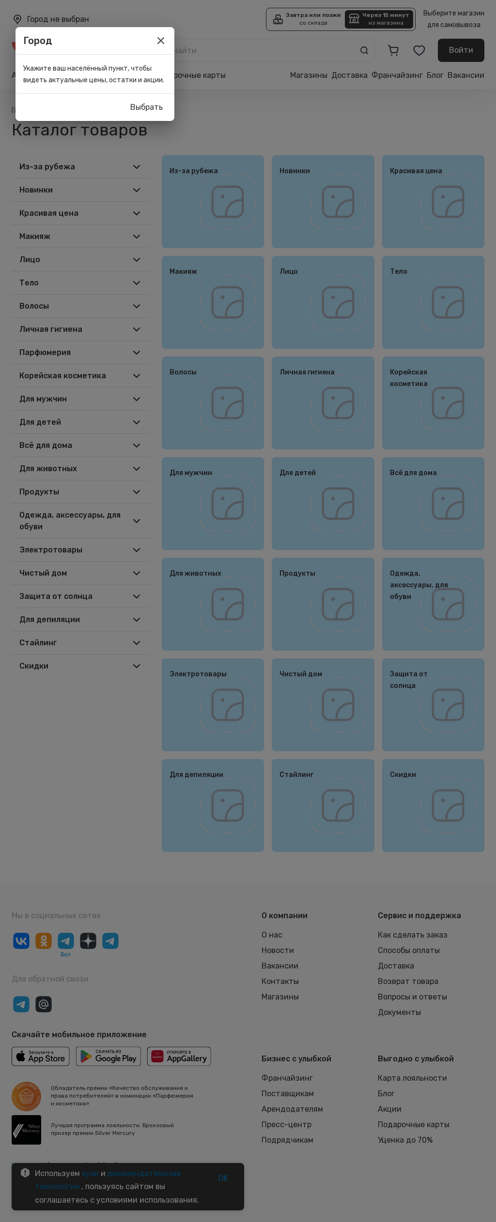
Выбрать (146, 107)
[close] (160, 40)
